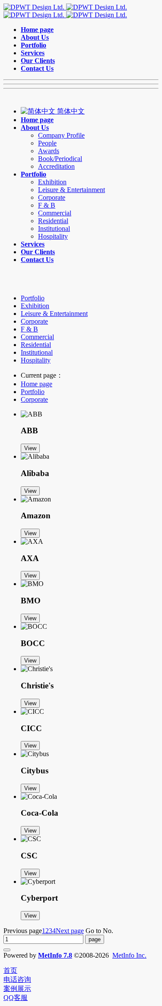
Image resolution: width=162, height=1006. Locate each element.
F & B (29, 329)
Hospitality (36, 360)
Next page (70, 930)
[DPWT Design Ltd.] (65, 11)
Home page (36, 384)
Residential (36, 344)
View (30, 448)
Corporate (34, 321)
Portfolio (32, 298)
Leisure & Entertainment (54, 313)
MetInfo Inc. (129, 955)
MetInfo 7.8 (55, 955)
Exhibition (35, 305)
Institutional (37, 352)
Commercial (37, 337)
